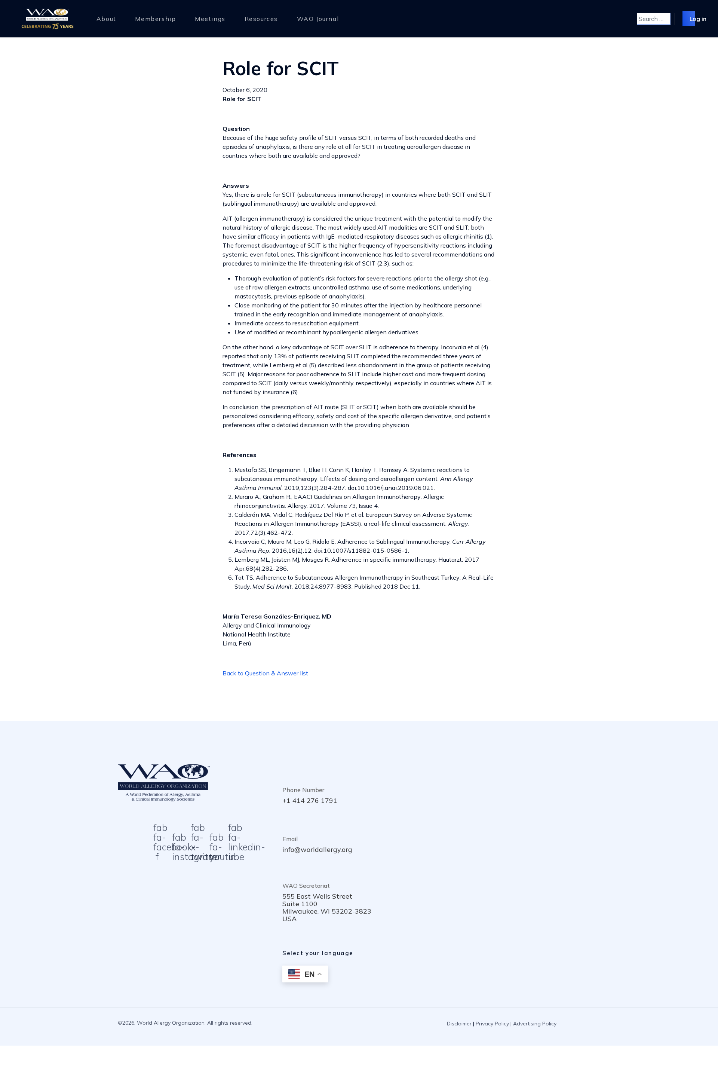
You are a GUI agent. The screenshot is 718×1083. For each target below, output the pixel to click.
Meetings (210, 18)
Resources (261, 18)
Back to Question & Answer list (265, 673)
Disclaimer (459, 1023)
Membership (155, 18)
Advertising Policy (534, 1023)
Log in (698, 18)
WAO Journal (318, 18)
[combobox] (654, 19)
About (106, 18)
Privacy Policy (492, 1023)
